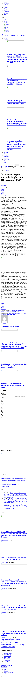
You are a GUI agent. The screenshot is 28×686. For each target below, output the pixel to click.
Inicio (5, 2)
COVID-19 (2, 480)
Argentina (4, 478)
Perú (8, 484)
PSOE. (11, 484)
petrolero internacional (10, 643)
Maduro (14, 481)
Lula (11, 481)
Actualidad (6, 3)
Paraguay (25, 481)
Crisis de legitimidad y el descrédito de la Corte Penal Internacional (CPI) (13, 558)
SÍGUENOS (4, 667)
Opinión (6, 14)
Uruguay (16, 484)
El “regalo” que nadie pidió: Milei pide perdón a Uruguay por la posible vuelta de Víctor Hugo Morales (13, 607)
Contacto (6, 21)
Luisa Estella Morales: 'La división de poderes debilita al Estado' (13, 313)
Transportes (6, 8)
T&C (5, 673)
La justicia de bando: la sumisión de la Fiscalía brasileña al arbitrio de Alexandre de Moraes (14, 633)
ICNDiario (3, 185)
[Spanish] (6, 31)
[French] (6, 25)
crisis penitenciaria (10, 641)
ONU (23, 481)
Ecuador (13, 480)
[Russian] (6, 30)
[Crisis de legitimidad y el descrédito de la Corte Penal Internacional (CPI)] (14, 542)
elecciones (17, 480)
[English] (6, 24)
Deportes (6, 13)
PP (9, 484)
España (22, 480)
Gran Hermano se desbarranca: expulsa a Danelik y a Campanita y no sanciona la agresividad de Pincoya (17, 81)
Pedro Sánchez (4, 484)
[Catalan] (6, 22)
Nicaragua (20, 481)
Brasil (13, 478)
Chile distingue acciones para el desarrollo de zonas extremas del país (12, 311)
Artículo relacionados (6, 326)
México (17, 481)
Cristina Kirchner (7, 480)
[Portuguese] (7, 28)
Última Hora (8, 658)
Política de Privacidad (9, 672)
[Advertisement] (14, 433)
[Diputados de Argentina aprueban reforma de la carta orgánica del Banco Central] (15, 87)
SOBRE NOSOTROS (6, 665)
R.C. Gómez (4, 562)
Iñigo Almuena (4, 540)
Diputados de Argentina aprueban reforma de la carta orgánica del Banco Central (16, 101)
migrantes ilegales (8, 640)
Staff (5, 20)
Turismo (6, 10)
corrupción (24, 478)
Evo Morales (8, 481)
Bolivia (9, 478)
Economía (6, 11)
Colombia (19, 478)
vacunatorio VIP (18, 644)
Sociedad (6, 4)
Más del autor (15, 326)
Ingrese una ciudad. (20, 396)
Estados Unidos (3, 481)
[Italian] (6, 27)
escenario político (8, 647)
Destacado (7, 656)
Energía (6, 7)
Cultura (5, 6)
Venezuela (5, 486)
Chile (16, 478)
